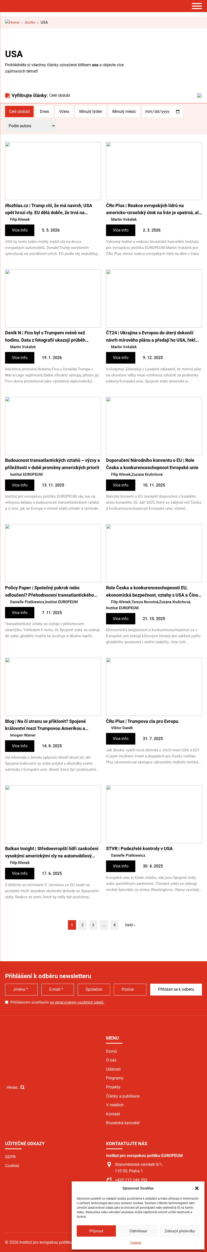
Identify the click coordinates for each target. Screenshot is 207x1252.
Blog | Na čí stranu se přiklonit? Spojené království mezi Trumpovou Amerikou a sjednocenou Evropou (45, 725)
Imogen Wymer (23, 735)
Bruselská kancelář (123, 1122)
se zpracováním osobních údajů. (77, 1002)
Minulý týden (90, 111)
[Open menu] (197, 6)
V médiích (115, 1105)
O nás (111, 1060)
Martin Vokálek (124, 219)
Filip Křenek (20, 219)
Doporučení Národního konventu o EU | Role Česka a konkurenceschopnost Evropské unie (152, 464)
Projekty (113, 1087)
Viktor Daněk (122, 728)
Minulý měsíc (124, 111)
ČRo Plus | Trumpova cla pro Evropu (142, 721)
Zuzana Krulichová (147, 474)
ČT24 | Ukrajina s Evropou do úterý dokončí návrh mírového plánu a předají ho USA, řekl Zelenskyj (150, 337)
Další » (130, 925)
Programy (114, 1078)
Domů (111, 1051)
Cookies (135, 1242)
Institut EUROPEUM (26, 474)
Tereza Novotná (145, 602)
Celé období (19, 111)
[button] (196, 1188)
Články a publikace (123, 1096)
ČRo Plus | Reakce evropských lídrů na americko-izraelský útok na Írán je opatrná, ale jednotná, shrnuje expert (153, 210)
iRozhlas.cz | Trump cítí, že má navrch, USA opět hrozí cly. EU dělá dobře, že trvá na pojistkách (48, 210)
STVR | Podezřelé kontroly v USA (139, 848)
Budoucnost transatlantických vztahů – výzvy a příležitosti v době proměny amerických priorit (52, 464)
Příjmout (96, 1231)
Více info (20, 230)
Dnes (44, 111)
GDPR (10, 1156)
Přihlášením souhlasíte (57, 1002)
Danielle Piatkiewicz (27, 602)
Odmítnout (138, 1231)
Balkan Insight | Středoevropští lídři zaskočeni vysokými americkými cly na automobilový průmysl (51, 853)
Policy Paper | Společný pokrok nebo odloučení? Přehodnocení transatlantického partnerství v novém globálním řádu (49, 592)
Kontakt (113, 1114)
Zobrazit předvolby (180, 1231)
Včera (64, 111)
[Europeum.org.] (12, 22)
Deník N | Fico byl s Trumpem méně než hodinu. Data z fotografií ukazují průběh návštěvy (45, 337)
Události (113, 1069)
